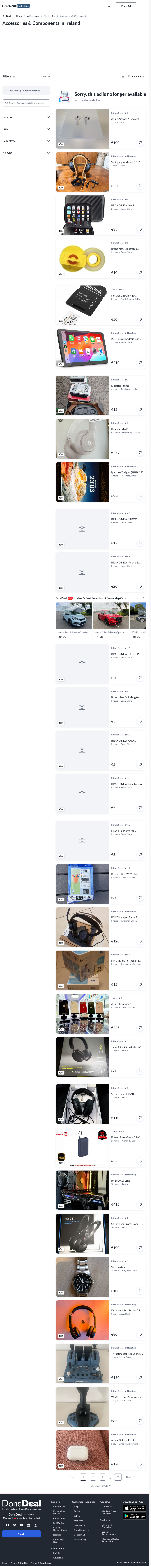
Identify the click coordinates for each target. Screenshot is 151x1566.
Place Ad (126, 6)
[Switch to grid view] (123, 76)
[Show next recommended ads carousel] (143, 598)
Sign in (21, 1534)
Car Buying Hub (58, 1540)
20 (118, 1477)
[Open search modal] (109, 6)
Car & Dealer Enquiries (108, 1526)
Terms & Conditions (41, 1563)
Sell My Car (58, 1523)
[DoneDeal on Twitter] (14, 1525)
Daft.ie (56, 1553)
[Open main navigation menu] (143, 6)
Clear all (45, 76)
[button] (26, 117)
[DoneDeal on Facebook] (7, 1525)
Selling (77, 1516)
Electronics (49, 16)
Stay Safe (78, 1520)
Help (76, 1506)
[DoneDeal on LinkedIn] (28, 1525)
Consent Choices (82, 1535)
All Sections (33, 16)
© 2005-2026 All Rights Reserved (130, 1562)
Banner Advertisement (109, 1533)
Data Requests (81, 1530)
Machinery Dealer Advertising (110, 1540)
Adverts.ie (58, 1558)
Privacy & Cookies (19, 1563)
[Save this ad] (140, 142)
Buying (77, 1511)
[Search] (6, 102)
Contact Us (79, 1525)
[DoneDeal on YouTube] (21, 1525)
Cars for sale (59, 1506)
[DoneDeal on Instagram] (35, 1525)
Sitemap (57, 1535)
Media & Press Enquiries (109, 1512)
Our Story (106, 1506)
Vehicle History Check (60, 1529)
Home (19, 16)
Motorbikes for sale (59, 1512)
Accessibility (80, 1539)
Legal (5, 1563)
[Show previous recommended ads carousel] (137, 598)
